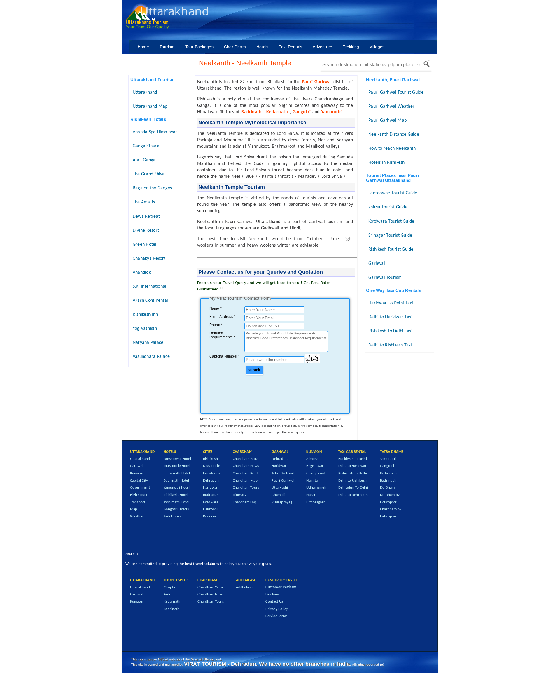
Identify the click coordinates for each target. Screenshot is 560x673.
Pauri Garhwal (283, 480)
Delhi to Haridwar (352, 466)
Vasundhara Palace (151, 356)
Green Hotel (145, 244)
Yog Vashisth (145, 328)
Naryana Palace (148, 342)
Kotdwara (210, 502)
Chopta (169, 587)
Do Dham (387, 487)
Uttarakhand (145, 92)
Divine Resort (146, 230)
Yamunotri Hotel (177, 487)
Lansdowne (212, 473)
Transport (138, 502)
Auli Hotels (172, 516)
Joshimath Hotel (176, 502)
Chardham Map (245, 480)
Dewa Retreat (146, 216)
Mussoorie (211, 466)
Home (143, 46)
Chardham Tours (246, 487)
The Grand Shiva (149, 174)
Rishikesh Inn (145, 314)
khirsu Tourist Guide (387, 207)
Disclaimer (273, 594)
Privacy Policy (276, 609)
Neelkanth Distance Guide (393, 134)
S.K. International (149, 286)
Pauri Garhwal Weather (391, 106)
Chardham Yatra (245, 459)
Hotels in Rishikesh (386, 162)
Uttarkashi (280, 487)
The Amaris (144, 202)
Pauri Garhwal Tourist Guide (396, 92)
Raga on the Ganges (152, 188)
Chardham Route (246, 473)
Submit (254, 370)
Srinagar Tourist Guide (390, 235)
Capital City (139, 480)
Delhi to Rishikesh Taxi (390, 345)
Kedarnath (388, 473)
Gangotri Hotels (176, 509)
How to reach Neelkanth (392, 148)
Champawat (315, 473)
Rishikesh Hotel (176, 495)
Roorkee (209, 516)
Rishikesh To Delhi (352, 473)
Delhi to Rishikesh (352, 480)
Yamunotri (388, 459)
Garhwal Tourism (385, 277)
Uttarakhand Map (150, 106)
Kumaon (136, 473)
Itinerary (239, 495)
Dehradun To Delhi (353, 487)
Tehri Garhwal (283, 473)
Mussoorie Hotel (177, 466)
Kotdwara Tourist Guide (391, 221)
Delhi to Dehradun (353, 495)
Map (133, 509)
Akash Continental (150, 300)
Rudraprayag (282, 502)
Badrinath (388, 480)
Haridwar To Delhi (352, 459)
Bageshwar (314, 466)
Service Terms (276, 616)
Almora (312, 459)
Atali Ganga (144, 160)
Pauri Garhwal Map (387, 120)
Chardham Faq (244, 502)
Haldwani (210, 509)
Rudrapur (210, 495)
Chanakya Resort (149, 258)
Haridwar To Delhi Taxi (390, 303)
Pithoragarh (316, 502)
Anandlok (142, 272)
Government (140, 487)
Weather (137, 516)
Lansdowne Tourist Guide (392, 193)
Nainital (312, 480)
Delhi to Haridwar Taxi (390, 317)
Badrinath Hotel (176, 480)
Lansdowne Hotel (177, 459)
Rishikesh (210, 459)
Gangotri (387, 466)
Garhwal (376, 263)
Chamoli (278, 495)
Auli (167, 594)
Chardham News (246, 466)
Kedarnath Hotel (177, 473)
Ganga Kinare (146, 146)
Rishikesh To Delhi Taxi (390, 331)
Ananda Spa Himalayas (155, 132)
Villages (377, 46)
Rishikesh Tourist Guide (391, 249)
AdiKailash (244, 587)
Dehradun (211, 480)
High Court (138, 495)
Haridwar (210, 487)
